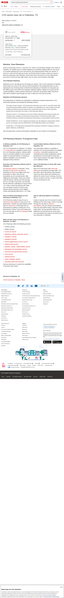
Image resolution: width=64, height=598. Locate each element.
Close (61, 587)
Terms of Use (56, 596)
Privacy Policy (48, 596)
